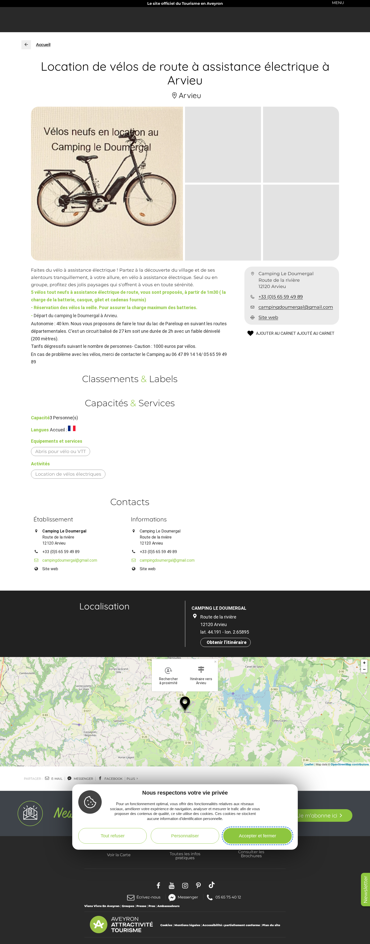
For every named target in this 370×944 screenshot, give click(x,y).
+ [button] (364, 662)
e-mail (56, 779)
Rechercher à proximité (168, 681)
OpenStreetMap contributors (350, 764)
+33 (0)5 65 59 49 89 (280, 297)
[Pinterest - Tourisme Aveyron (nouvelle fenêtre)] (198, 885)
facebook (113, 779)
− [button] (364, 669)
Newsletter (365, 889)
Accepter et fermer (257, 835)
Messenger (188, 897)
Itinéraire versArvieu (201, 681)
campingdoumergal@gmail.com (295, 307)
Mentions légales (187, 925)
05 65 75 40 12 (228, 897)
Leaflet (309, 764)
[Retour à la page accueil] (26, 44)
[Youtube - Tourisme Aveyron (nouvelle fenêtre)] (172, 885)
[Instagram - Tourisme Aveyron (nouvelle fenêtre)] (185, 885)
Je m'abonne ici (317, 815)
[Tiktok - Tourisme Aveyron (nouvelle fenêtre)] (212, 885)
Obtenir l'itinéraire (226, 642)
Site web (268, 317)
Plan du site (271, 925)
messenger (83, 779)
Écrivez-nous (148, 897)
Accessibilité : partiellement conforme (231, 925)
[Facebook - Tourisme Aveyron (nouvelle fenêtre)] (158, 885)
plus (131, 779)
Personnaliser (185, 835)
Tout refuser (113, 835)
